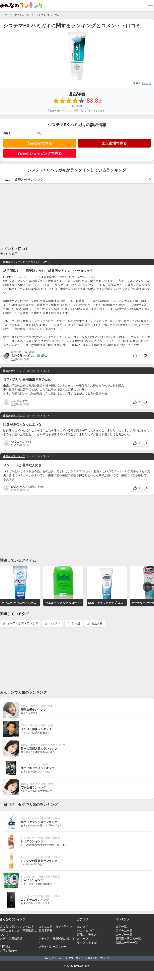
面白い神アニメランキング (38, 768)
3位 (13, 404)
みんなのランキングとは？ (17, 926)
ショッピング (28, 818)
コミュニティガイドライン (55, 926)
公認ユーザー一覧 (127, 942)
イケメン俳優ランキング (36, 729)
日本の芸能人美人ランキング (39, 748)
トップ (3, 15)
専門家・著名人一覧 (128, 938)
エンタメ (25, 764)
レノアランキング (32, 841)
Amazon (146, 83)
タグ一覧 (121, 926)
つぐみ (15, 441)
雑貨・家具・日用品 (49, 818)
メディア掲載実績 (11, 938)
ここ (14, 400)
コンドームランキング (35, 899)
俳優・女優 (47, 706)
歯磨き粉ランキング (60, 110)
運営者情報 (45, 930)
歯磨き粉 (97, 623)
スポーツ (82, 938)
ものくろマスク (21, 355)
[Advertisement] (77, 215)
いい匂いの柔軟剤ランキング (39, 860)
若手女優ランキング (33, 787)
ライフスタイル (87, 942)
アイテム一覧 (21, 15)
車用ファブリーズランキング (39, 821)
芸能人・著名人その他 (53, 744)
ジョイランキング (32, 880)
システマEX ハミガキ (47, 15)
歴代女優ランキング (33, 709)
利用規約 (5, 946)
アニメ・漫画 (40, 764)
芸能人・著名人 (29, 706)
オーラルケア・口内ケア (22, 623)
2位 (13, 359)
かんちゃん (18, 486)
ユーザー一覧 (124, 934)
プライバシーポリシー (52, 946)
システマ (55, 623)
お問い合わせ (8, 950)
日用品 (75, 623)
